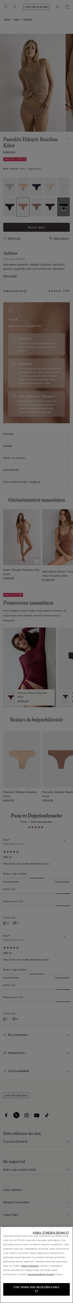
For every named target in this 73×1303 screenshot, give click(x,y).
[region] (36, 1265)
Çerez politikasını (30, 1265)
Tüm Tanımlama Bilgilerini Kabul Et (36, 1289)
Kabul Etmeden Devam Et (51, 1232)
